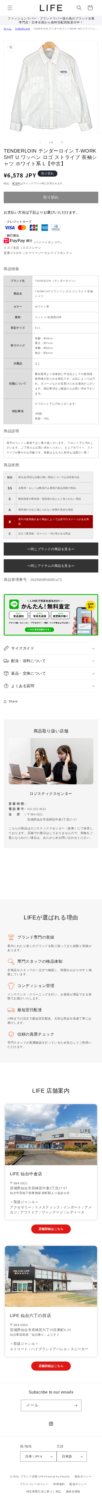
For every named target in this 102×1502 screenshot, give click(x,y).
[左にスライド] (40, 142)
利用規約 (59, 1484)
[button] (9, 7)
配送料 (16, 183)
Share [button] (13, 701)
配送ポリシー (78, 1484)
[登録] (75, 1405)
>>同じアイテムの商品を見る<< (51, 566)
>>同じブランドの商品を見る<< (51, 549)
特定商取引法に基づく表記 (43, 1491)
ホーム (8, 28)
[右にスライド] (61, 142)
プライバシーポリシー (34, 1484)
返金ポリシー (83, 1476)
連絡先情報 (73, 1491)
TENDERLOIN (22, 28)
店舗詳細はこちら (51, 1229)
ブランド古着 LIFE (32, 1476)
